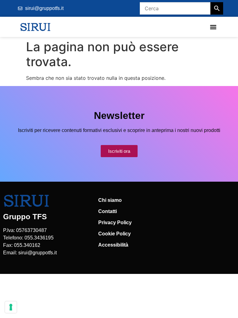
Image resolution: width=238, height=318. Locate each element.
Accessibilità (113, 245)
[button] (213, 27)
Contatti (107, 211)
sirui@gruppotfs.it (37, 252)
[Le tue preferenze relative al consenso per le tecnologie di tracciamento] (11, 307)
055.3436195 (39, 237)
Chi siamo (110, 200)
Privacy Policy (115, 222)
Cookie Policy (114, 233)
